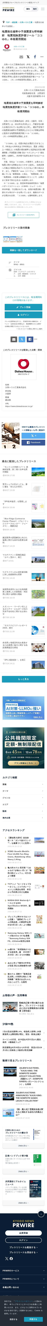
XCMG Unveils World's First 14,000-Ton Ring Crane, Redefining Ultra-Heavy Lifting (19, 855)
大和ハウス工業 (26, 22)
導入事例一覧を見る (26, 1014)
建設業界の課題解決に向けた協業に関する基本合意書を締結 (15, 540)
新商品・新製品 (19, 264)
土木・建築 (21, 276)
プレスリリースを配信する (22, 1247)
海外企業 (6, 818)
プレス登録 (24, 307)
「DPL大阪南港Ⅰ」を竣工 (14, 660)
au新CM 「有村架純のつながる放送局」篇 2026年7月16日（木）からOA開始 (19, 952)
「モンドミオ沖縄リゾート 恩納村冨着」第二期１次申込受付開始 (15, 469)
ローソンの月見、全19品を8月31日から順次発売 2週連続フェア (22, 1040)
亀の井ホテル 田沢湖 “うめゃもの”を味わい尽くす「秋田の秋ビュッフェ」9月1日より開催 (20, 872)
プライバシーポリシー (24, 1301)
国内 (28, 9)
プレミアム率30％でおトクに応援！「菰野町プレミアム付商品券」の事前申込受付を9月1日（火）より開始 (19, 921)
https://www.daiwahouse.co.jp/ (19, 406)
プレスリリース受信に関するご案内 (30, 329)
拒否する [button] (13, 1319)
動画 (4, 811)
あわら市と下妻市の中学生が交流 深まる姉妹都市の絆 (19, 964)
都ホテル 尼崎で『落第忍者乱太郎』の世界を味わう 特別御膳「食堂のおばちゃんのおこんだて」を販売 (19, 978)
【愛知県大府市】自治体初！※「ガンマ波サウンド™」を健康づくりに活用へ (19, 840)
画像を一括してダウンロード (23, 250)
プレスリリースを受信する (22, 1252)
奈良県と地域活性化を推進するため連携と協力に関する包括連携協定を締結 (15, 645)
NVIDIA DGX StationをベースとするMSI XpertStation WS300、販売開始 (19, 904)
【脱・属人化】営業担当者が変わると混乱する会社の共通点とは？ (29, 1112)
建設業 (14, 22)
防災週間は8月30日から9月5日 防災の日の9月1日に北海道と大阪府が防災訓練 (22, 1048)
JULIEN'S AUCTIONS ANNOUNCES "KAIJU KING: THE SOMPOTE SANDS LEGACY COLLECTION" (29, 1097)
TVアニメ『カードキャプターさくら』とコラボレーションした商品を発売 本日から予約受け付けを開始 (19, 888)
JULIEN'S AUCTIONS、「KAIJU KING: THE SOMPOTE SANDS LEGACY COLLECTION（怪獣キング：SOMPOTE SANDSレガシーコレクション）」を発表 (31, 1076)
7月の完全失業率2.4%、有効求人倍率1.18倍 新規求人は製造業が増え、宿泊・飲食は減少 (23, 1032)
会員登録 (23, 1233)
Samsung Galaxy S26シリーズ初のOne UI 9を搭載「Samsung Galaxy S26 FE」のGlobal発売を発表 (20, 937)
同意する (33, 1319)
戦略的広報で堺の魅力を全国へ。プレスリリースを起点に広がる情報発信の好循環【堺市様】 (31, 1007)
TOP (8, 22)
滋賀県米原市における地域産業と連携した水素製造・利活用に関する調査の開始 (15, 591)
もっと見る (23, 679)
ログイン (24, 315)
